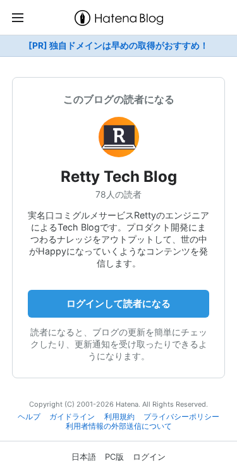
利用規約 (119, 416)
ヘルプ (29, 416)
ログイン (149, 457)
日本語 (83, 457)
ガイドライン (72, 416)
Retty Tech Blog (119, 176)
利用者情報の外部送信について (119, 426)
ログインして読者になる (118, 303)
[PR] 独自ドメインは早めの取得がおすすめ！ (118, 45)
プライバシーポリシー (181, 416)
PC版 (114, 457)
